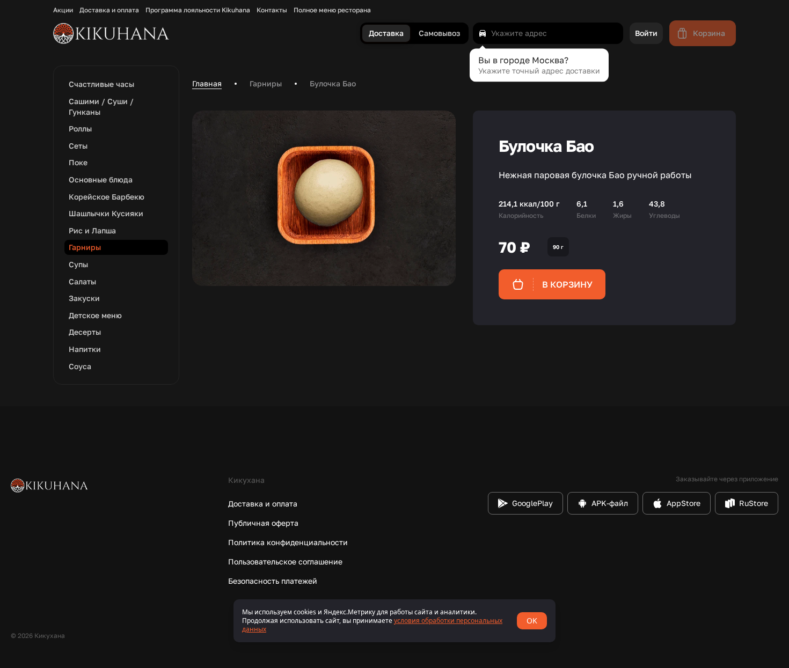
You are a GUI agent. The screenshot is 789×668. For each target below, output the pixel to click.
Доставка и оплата (109, 10)
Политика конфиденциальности (288, 542)
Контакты (272, 10)
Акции (63, 10)
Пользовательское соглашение (285, 561)
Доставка (386, 33)
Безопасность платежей (272, 580)
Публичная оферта (263, 522)
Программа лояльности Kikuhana (197, 10)
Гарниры (266, 83)
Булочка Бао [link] (333, 83)
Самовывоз (439, 33)
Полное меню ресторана (332, 10)
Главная (207, 83)
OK (532, 620)
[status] (394, 620)
